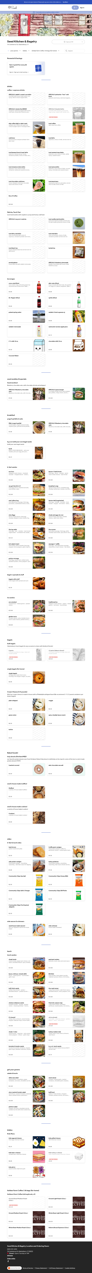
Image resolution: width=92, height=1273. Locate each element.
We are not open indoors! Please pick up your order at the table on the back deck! (42, 2)
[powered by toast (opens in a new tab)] (14, 1268)
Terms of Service (28, 1268)
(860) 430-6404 (12, 1249)
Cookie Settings (70, 1268)
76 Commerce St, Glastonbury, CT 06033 (20, 1251)
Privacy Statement (41, 1268)
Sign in (82, 7)
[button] (14, 51)
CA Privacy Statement (56, 1268)
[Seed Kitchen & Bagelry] (12, 7)
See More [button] (65, 2)
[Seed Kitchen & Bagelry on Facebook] (8, 1261)
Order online (11, 1258)
